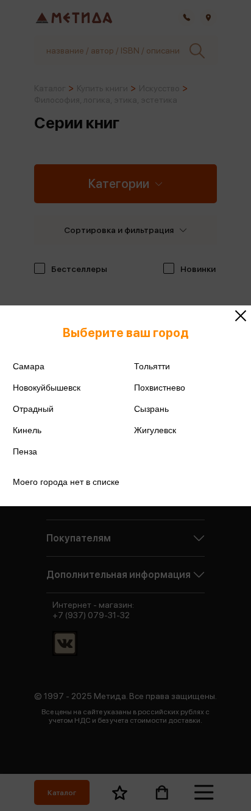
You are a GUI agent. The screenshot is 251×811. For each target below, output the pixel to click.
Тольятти (152, 366)
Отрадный (33, 409)
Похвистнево (159, 387)
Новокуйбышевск (46, 387)
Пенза (25, 451)
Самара (28, 366)
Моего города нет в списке (66, 482)
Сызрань (151, 409)
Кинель (27, 430)
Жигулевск (155, 430)
